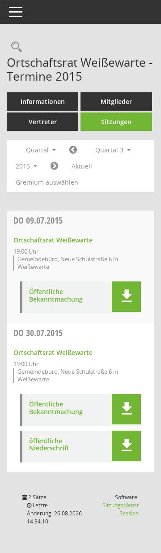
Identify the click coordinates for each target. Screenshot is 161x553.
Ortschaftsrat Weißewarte (53, 240)
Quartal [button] (38, 150)
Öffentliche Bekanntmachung (56, 295)
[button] (126, 296)
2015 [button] (24, 166)
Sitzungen (116, 121)
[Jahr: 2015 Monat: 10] (54, 166)
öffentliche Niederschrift (49, 445)
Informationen (43, 101)
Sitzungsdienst (120, 509)
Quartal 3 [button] (110, 150)
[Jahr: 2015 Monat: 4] (73, 150)
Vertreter (43, 121)
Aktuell (82, 166)
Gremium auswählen (47, 182)
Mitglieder (116, 101)
